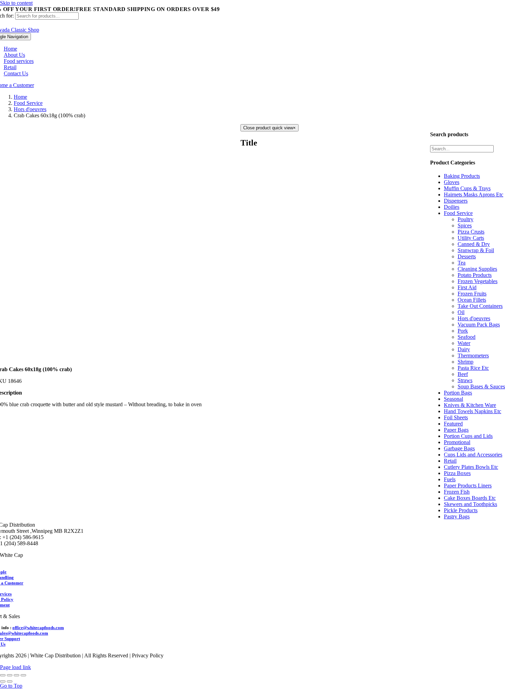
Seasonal (453, 399)
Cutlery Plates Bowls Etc (471, 467)
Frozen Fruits (472, 294)
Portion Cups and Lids (468, 436)
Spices (465, 225)
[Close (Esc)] (2, 675)
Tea (461, 263)
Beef (463, 374)
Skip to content (16, 3)
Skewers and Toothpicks (470, 504)
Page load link (15, 667)
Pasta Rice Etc (473, 368)
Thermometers (473, 355)
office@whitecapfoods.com (38, 627)
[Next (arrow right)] (9, 681)
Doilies (451, 207)
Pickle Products (461, 510)
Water (464, 343)
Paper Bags (456, 430)
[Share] (9, 675)
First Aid (467, 287)
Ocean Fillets (472, 300)
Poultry (465, 219)
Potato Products (475, 275)
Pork (463, 331)
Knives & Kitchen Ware (470, 405)
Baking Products (462, 176)
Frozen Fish (457, 492)
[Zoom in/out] (23, 675)
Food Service (458, 213)
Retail (450, 461)
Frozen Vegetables (477, 281)
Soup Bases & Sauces (481, 386)
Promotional (457, 442)
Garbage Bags (459, 448)
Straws (465, 380)
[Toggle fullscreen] (16, 675)
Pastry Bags (457, 516)
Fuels (450, 479)
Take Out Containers (480, 306)
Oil (461, 312)
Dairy (464, 349)
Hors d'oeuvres (474, 318)
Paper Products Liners (468, 485)
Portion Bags (458, 393)
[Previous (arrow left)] (2, 681)
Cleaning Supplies (477, 269)
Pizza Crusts (471, 232)
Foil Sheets (456, 417)
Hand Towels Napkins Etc (472, 411)
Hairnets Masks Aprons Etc (473, 194)
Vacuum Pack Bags (479, 324)
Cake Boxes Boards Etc (470, 498)
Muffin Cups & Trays (467, 188)
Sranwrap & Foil (476, 250)
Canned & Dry (474, 244)
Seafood (466, 337)
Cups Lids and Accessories (473, 454)
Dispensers (456, 201)
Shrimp (465, 362)
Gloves (451, 182)
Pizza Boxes (457, 473)
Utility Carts (471, 238)
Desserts (467, 256)
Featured (453, 424)
